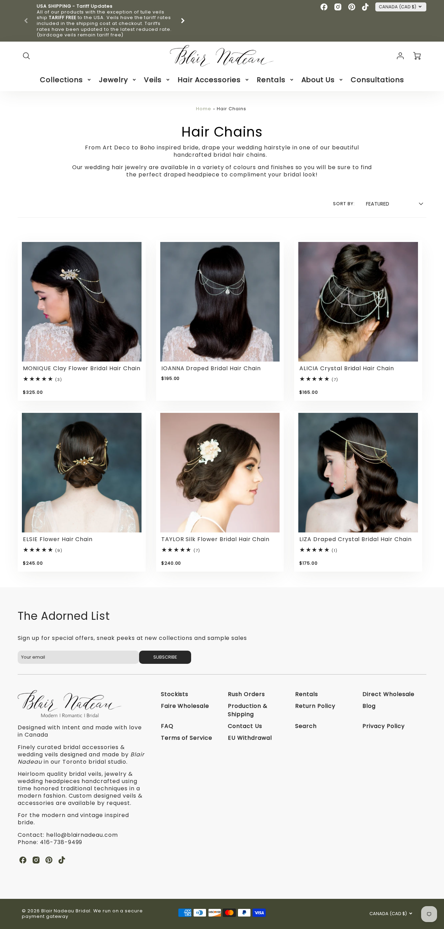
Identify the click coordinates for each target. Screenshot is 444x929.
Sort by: (344, 204)
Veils (153, 80)
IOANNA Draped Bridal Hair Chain (211, 368)
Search (306, 726)
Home (203, 109)
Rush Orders (246, 694)
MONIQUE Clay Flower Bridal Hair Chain (81, 368)
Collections (61, 80)
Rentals (271, 80)
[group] (104, 21)
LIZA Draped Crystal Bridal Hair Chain (355, 539)
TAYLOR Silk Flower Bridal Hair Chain (215, 539)
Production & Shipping (247, 710)
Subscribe (165, 657)
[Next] (182, 20)
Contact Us (245, 726)
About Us (318, 80)
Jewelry (113, 80)
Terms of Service (186, 738)
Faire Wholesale (185, 706)
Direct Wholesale (388, 694)
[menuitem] (65, 80)
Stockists (175, 694)
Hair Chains (231, 109)
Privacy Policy (383, 726)
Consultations (377, 80)
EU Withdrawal (250, 738)
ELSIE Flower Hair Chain (58, 539)
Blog (369, 706)
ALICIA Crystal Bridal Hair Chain (346, 368)
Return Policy (315, 706)
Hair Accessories (209, 80)
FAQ (167, 726)
